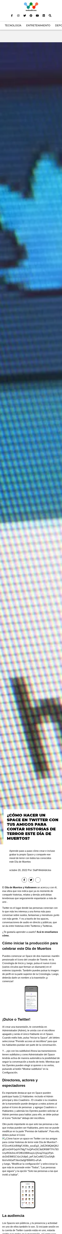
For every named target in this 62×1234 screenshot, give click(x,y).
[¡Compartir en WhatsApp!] (37, 880)
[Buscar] (50, 15)
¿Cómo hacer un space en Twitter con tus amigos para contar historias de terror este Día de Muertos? (32, 827)
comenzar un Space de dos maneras (30, 956)
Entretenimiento (38, 25)
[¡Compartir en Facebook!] (24, 880)
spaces (44, 919)
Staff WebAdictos (42, 870)
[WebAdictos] (31, 6)
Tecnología (13, 25)
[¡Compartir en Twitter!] (31, 880)
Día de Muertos (13, 887)
